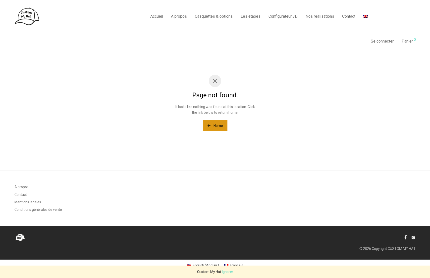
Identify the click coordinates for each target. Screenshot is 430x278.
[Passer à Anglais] (365, 16)
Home (218, 126)
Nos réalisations (320, 16)
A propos (179, 16)
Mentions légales (27, 202)
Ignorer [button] (227, 272)
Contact (348, 16)
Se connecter (382, 41)
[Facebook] (405, 237)
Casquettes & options (214, 16)
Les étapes (251, 16)
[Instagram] (413, 237)
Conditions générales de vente (38, 210)
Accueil (156, 16)
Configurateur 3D (283, 16)
